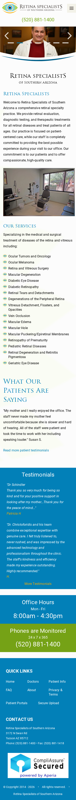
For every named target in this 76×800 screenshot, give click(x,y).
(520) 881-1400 (38, 20)
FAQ (9, 690)
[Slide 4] (47, 43)
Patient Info (57, 681)
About (31, 690)
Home (10, 681)
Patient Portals (16, 703)
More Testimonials (38, 584)
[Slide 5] (56, 43)
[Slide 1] (20, 43)
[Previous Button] (6, 36)
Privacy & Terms (55, 692)
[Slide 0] (11, 43)
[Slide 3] (38, 43)
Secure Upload (48, 703)
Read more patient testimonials (26, 450)
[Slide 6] (65, 43)
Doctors (33, 681)
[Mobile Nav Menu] (71, 8)
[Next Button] (69, 36)
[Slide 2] (29, 43)
